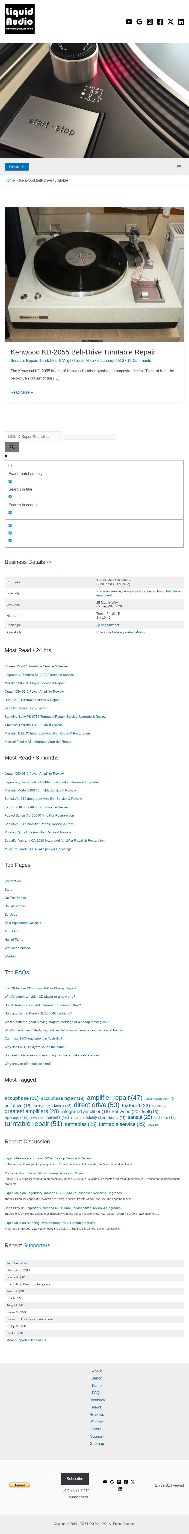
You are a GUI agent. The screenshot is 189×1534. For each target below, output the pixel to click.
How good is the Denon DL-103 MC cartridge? (38, 1013)
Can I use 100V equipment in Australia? (33, 1038)
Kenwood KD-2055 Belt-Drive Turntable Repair (83, 352)
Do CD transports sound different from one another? (43, 1005)
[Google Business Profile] (139, 21)
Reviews (96, 1414)
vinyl (153, 1125)
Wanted (10, 956)
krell (150, 1112)
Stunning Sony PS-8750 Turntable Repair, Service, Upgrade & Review (55, 716)
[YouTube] (129, 21)
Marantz (57, 1117)
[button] (17, 167)
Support (96, 1436)
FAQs (22, 972)
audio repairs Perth (159, 1098)
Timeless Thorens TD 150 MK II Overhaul (35, 725)
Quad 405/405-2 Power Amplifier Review (34, 691)
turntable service (122, 1124)
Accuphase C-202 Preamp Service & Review (59, 1158)
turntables (81, 1124)
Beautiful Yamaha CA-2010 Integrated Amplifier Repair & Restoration (55, 840)
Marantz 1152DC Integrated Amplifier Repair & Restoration (47, 733)
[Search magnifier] (12, 447)
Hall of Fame (14, 939)
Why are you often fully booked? (28, 1064)
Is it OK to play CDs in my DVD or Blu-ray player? (40, 988)
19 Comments (139, 360)
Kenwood (126, 1111)
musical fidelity (88, 1117)
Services (11, 914)
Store (8, 889)
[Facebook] (160, 21)
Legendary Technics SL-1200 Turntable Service (39, 675)
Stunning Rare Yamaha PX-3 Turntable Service (61, 1223)
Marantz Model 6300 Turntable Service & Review (40, 790)
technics (165, 1118)
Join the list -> (16, 1263)
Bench (97, 1378)
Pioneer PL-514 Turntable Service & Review (36, 666)
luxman (37, 1118)
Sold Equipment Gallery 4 (23, 923)
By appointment (107, 625)
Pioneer (116, 1118)
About (97, 1371)
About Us (11, 931)
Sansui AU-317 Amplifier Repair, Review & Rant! (39, 824)
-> (49, 562)
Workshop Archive (18, 948)
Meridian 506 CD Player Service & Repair (35, 683)
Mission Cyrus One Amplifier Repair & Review (38, 832)
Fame (97, 1385)
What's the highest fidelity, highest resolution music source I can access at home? (64, 1030)
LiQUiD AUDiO (12, 35)
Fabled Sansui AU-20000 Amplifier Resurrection (39, 815)
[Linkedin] (180, 21)
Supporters (37, 1245)
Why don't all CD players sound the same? (36, 1047)
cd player (42, 1106)
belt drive (18, 1105)
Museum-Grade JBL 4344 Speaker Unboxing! (38, 849)
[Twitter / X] (170, 21)
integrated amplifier (85, 1111)
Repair (31, 360)
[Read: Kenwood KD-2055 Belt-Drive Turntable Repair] (94, 274)
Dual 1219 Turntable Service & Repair (32, 700)
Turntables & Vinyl (55, 360)
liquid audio (16, 1118)
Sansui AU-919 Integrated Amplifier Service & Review (43, 798)
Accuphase (22, 1098)
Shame (97, 1422)
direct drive (97, 1104)
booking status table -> (128, 632)
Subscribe (75, 1479)
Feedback (97, 1400)
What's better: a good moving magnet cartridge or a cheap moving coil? (57, 1022)
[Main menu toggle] (179, 167)
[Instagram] (149, 21)
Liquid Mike (13, 1158)
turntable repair (33, 1123)
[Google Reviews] (112, 1482)
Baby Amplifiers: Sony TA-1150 (27, 708)
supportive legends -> (31, 1340)
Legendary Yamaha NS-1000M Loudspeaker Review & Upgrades (52, 782)
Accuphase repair (63, 1098)
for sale (159, 1106)
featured (136, 1105)
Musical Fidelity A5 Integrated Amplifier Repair (38, 741)
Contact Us (13, 881)
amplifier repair (114, 1097)
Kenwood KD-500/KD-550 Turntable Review (36, 807)
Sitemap (97, 1443)
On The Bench (15, 898)
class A (61, 1106)
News (97, 1407)
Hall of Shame (15, 906)
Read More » (22, 392)
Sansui (140, 1117)
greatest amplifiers (32, 1111)
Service (17, 360)
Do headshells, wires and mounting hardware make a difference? (52, 1055)
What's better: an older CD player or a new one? (40, 996)
